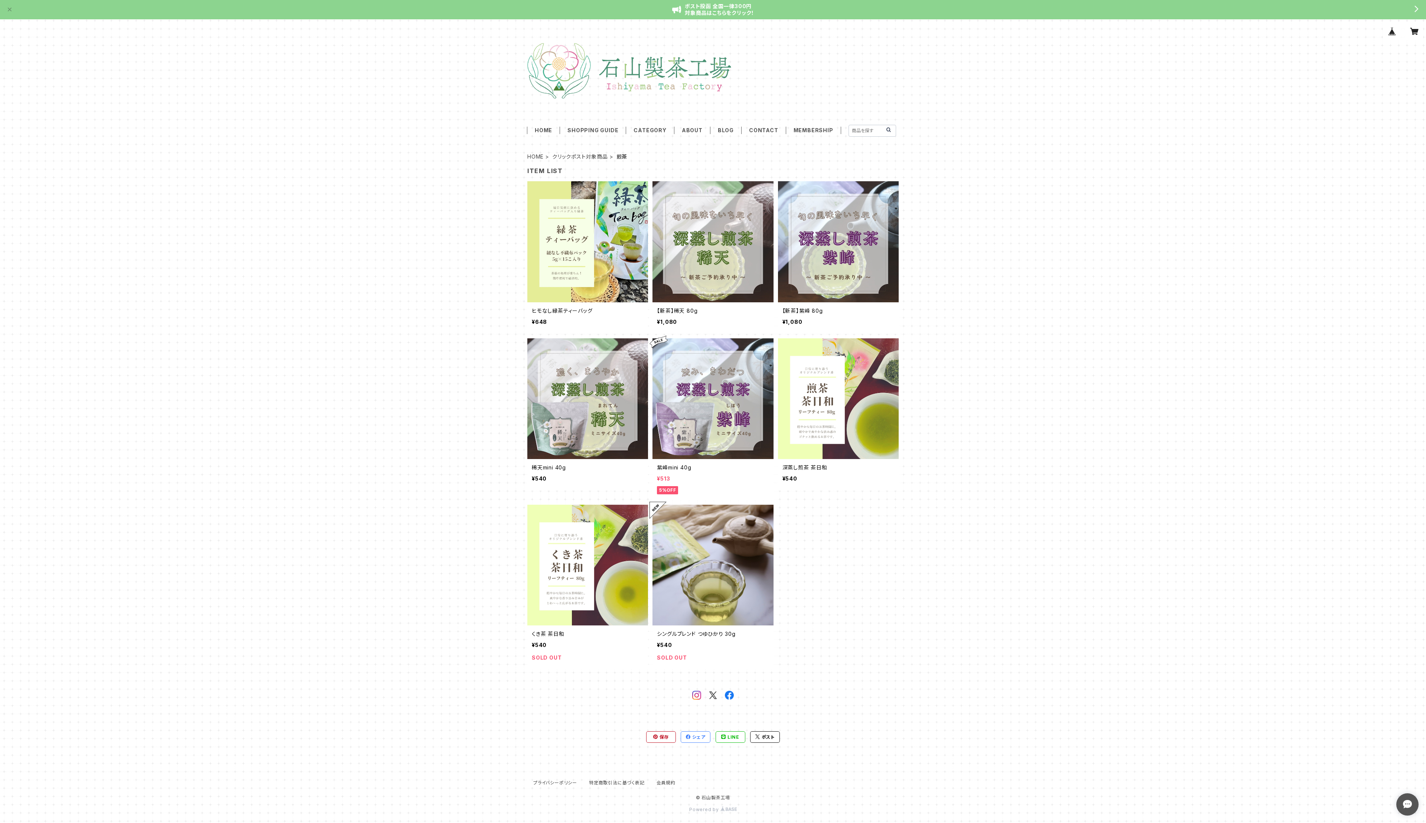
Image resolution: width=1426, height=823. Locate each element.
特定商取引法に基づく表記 (617, 782)
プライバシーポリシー (555, 782)
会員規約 (666, 782)
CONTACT (763, 130)
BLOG (726, 130)
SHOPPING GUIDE (592, 130)
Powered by (704, 809)
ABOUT (692, 130)
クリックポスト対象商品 (580, 156)
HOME (543, 130)
